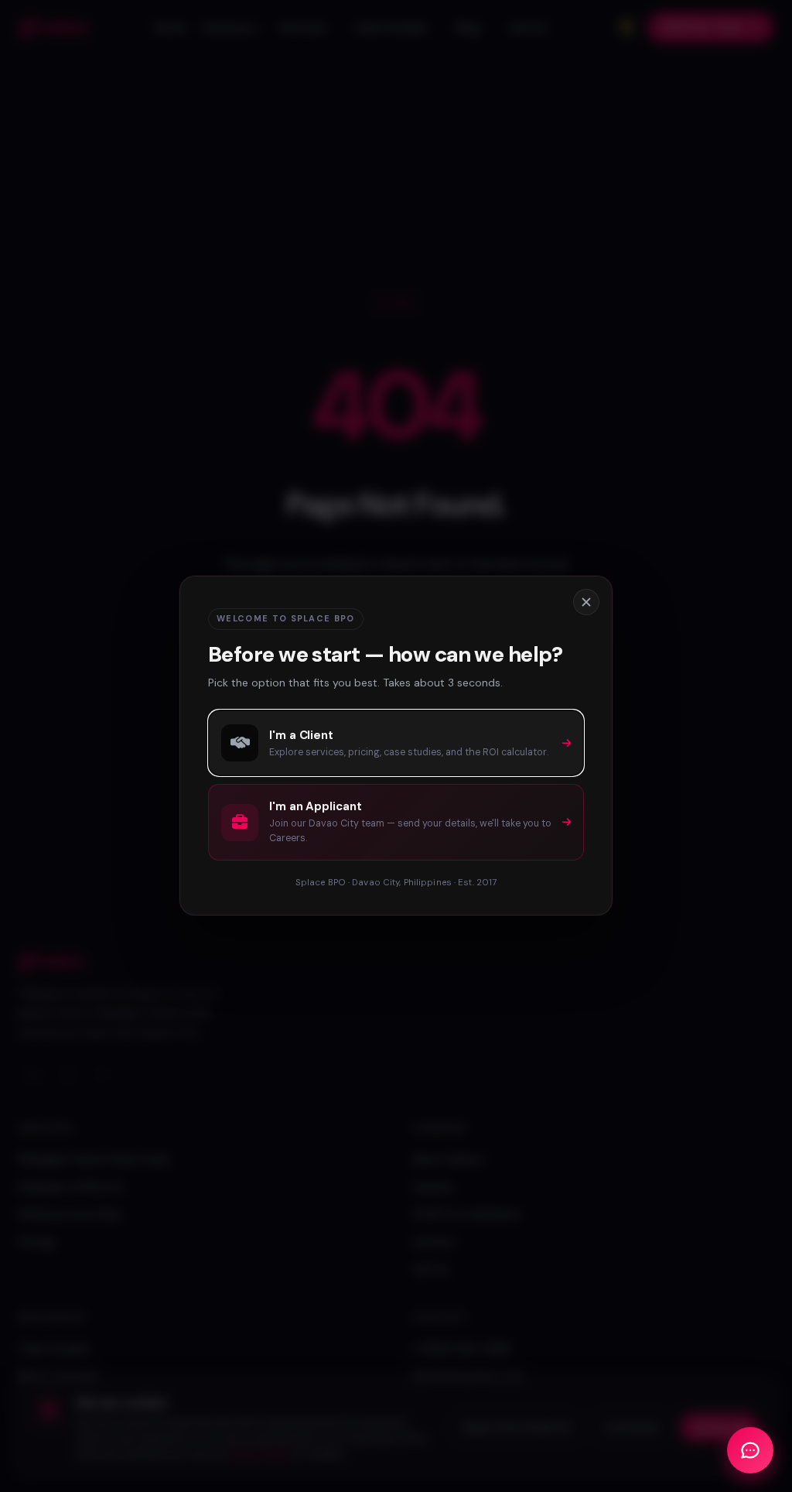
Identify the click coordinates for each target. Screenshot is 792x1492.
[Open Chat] (750, 1450)
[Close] (586, 602)
